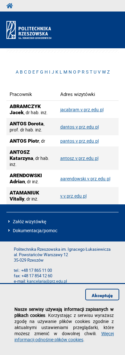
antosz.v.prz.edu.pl (79, 158)
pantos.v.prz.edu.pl (79, 141)
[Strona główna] (34, 30)
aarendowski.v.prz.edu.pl (85, 179)
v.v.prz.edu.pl (73, 196)
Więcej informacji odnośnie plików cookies (64, 336)
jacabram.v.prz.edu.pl (82, 109)
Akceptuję (102, 295)
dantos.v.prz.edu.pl (79, 127)
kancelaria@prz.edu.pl (47, 281)
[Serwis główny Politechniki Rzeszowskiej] (11, 6)
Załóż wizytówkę (29, 221)
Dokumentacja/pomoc (35, 230)
